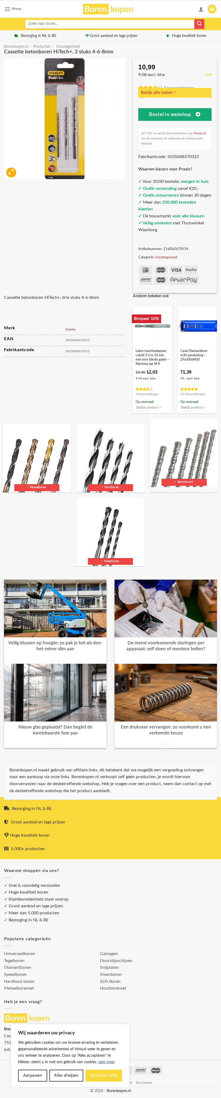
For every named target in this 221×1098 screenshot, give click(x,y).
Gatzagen (109, 954)
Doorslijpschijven (116, 961)
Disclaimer (144, 1082)
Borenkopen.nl (16, 47)
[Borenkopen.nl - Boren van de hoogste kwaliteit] (110, 9)
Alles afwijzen (66, 1076)
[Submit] (199, 24)
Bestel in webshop (170, 114)
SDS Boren (110, 981)
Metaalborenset (19, 988)
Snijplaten (109, 967)
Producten (42, 47)
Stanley (70, 329)
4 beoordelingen (147, 394)
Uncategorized (68, 47)
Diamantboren (17, 967)
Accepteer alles (103, 1076)
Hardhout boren (19, 981)
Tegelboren (14, 961)
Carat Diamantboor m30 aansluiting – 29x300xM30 (194, 355)
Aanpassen (32, 1076)
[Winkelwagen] (212, 9)
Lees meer (106, 1062)
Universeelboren (19, 954)
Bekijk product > (148, 407)
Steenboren (111, 974)
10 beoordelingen (192, 394)
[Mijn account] (201, 9)
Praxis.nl (200, 133)
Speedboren (15, 974)
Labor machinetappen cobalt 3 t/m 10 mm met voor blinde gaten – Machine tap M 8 (152, 357)
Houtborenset (113, 988)
